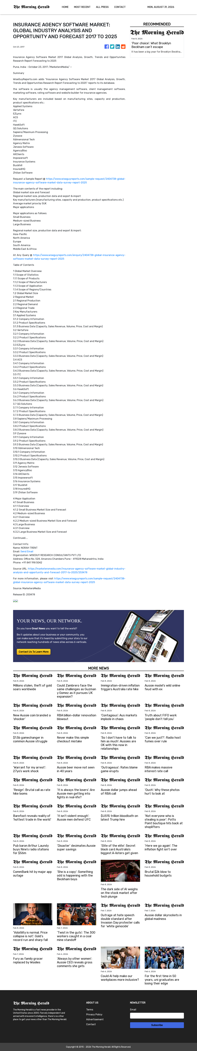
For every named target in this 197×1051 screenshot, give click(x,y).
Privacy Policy (94, 1014)
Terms (89, 1009)
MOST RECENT (82, 7)
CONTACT (120, 7)
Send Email (26, 551)
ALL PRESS (102, 7)
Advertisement (95, 1019)
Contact (91, 1024)
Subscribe (157, 1025)
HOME (65, 7)
